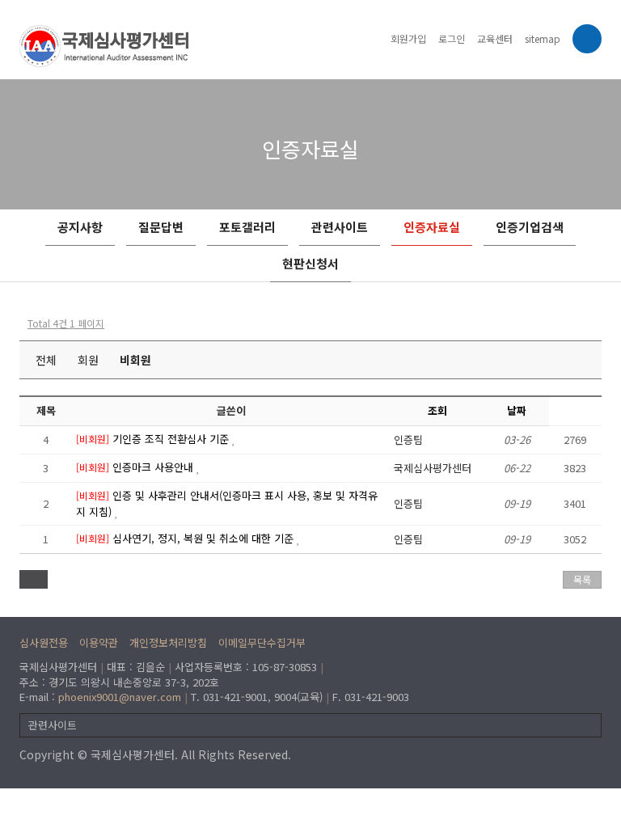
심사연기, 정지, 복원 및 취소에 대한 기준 (204, 538)
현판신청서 (310, 263)
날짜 (516, 410)
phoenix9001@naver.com (119, 696)
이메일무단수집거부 (262, 642)
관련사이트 (339, 226)
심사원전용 (43, 642)
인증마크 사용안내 (154, 467)
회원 (88, 360)
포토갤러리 (247, 226)
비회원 (135, 360)
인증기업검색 (530, 226)
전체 (46, 360)
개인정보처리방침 (168, 642)
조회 (437, 410)
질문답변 (161, 226)
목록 (582, 579)
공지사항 (80, 226)
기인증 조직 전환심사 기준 (172, 438)
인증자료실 (431, 226)
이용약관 (98, 642)
